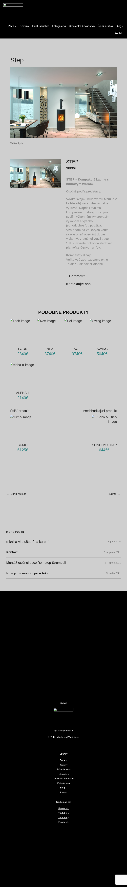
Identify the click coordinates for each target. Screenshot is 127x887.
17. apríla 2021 (113, 562)
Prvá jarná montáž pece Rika (27, 573)
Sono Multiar (18, 493)
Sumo (112, 493)
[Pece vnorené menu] (16, 26)
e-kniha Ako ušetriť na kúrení (27, 542)
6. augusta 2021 (112, 552)
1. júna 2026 (114, 541)
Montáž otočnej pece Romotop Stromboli (35, 562)
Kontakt (11, 552)
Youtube (62, 813)
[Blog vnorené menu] (123, 26)
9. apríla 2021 (113, 573)
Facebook (63, 808)
